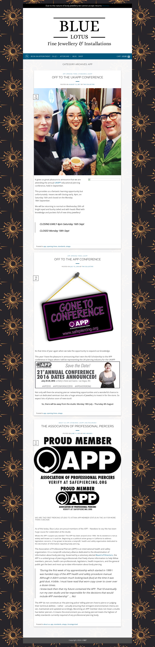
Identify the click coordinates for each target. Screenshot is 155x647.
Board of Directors (104, 555)
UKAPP (58, 182)
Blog (75, 56)
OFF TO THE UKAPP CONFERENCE (77, 77)
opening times (72, 74)
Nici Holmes (87, 433)
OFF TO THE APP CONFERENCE (77, 259)
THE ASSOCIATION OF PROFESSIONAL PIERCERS (77, 426)
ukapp (89, 74)
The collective (89, 84)
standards (82, 74)
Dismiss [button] (105, 5)
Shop (80, 56)
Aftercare (64, 56)
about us (62, 423)
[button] (123, 56)
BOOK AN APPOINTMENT (40, 56)
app (64, 74)
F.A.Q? (54, 56)
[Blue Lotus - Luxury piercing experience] (77, 30)
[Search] (27, 56)
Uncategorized (90, 423)
